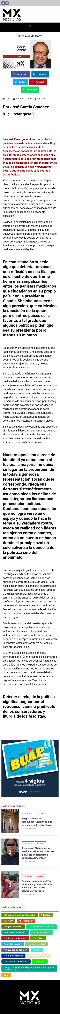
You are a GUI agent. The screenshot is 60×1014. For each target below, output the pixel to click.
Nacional (40, 843)
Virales (40, 876)
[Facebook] (3, 3)
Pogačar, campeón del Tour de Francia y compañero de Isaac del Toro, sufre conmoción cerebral (37, 886)
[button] (30, 26)
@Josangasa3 (21, 114)
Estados (40, 813)
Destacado (27, 813)
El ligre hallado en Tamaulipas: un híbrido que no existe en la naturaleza (37, 821)
